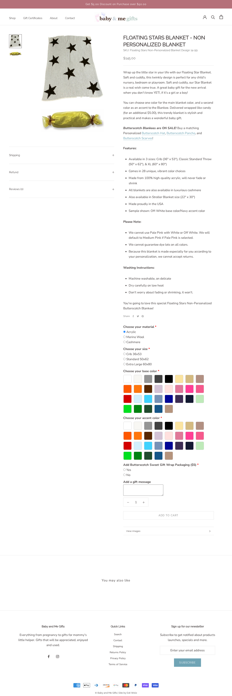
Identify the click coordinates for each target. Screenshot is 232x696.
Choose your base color (140, 371)
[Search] (213, 17)
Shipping (14, 155)
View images (133, 531)
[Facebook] (133, 316)
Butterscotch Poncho (181, 133)
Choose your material (138, 327)
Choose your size (135, 349)
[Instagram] (57, 656)
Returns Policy (118, 652)
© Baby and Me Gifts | (107, 692)
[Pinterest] (143, 316)
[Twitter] (138, 316)
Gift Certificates (32, 18)
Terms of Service (118, 664)
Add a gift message (137, 482)
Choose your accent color (141, 418)
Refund (13, 172)
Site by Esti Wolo (128, 692)
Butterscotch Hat (153, 133)
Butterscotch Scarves (137, 138)
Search (118, 634)
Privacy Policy (118, 658)
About (53, 18)
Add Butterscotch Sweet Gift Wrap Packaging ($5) (159, 465)
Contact (70, 18)
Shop (12, 18)
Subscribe (187, 662)
